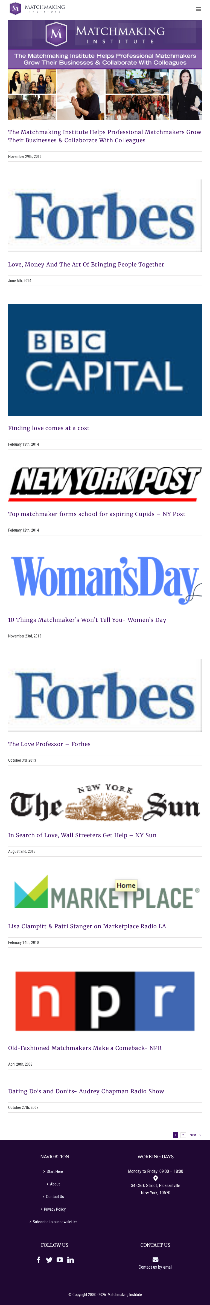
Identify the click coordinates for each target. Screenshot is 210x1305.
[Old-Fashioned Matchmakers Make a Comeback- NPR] (105, 1000)
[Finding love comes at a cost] (105, 360)
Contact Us (55, 1196)
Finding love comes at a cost (49, 428)
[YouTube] (60, 1260)
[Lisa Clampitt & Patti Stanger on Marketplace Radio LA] (105, 894)
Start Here (55, 1171)
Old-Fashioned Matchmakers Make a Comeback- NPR (85, 1048)
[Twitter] (49, 1260)
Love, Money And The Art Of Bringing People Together (86, 264)
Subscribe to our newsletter (55, 1221)
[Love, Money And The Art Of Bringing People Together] (105, 215)
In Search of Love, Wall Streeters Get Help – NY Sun (82, 835)
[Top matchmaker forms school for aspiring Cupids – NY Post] (105, 484)
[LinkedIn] (70, 1260)
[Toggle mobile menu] (199, 9)
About (55, 1184)
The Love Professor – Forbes (49, 744)
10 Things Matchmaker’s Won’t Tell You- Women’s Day (87, 619)
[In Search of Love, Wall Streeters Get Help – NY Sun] (105, 803)
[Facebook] (38, 1260)
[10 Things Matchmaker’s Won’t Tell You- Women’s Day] (105, 580)
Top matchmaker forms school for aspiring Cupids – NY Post (97, 514)
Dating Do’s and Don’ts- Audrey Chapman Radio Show (86, 1091)
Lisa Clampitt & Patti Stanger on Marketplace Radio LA (87, 926)
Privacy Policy (55, 1209)
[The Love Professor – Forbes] (105, 695)
